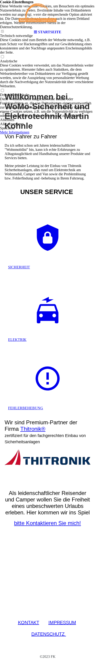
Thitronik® (32, 429)
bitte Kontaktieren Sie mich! (47, 523)
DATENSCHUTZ (48, 634)
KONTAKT (28, 622)
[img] (47, 13)
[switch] (2, 57)
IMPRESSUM (62, 622)
